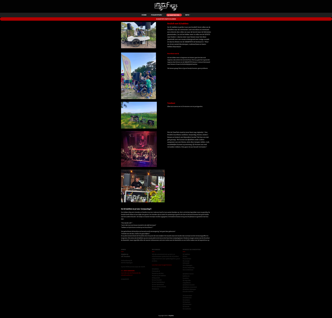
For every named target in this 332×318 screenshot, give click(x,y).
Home (144, 15)
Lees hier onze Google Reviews (162, 265)
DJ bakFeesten (173, 15)
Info (187, 15)
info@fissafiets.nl (126, 275)
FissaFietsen (156, 15)
